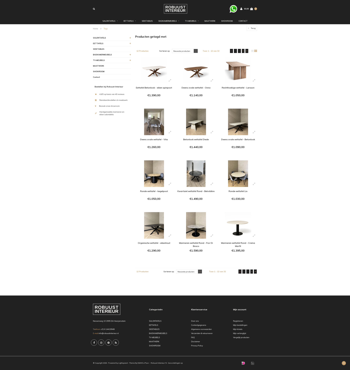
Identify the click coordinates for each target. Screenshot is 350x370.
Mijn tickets (237, 329)
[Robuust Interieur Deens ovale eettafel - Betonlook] (238, 122)
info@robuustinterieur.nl (109, 333)
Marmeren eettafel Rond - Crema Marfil (238, 244)
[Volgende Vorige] (243, 51)
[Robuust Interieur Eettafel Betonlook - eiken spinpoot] (154, 70)
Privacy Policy (197, 346)
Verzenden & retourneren (202, 333)
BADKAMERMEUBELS (168, 21)
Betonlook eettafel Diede (196, 139)
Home (95, 29)
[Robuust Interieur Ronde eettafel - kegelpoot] (154, 173)
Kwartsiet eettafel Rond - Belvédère (196, 191)
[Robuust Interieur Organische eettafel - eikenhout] (154, 225)
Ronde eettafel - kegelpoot (154, 191)
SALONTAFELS (109, 21)
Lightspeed (123, 363)
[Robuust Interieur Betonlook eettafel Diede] (196, 122)
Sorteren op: (164, 51)
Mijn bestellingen (240, 325)
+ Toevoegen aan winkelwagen (154, 102)
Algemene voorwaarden (201, 329)
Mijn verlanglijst (239, 333)
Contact (243, 21)
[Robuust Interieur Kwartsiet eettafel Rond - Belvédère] (196, 173)
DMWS (140, 363)
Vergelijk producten (241, 337)
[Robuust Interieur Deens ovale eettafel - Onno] (196, 70)
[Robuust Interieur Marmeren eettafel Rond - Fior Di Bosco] (196, 225)
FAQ (193, 337)
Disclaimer (195, 341)
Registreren (238, 321)
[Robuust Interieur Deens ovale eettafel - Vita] (154, 122)
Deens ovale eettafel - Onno (196, 87)
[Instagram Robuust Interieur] (101, 342)
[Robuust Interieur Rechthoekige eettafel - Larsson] (238, 70)
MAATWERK (210, 21)
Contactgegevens (198, 325)
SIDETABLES (147, 21)
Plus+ (147, 363)
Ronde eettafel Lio (238, 191)
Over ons (195, 321)
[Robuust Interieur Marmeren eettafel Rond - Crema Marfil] (238, 225)
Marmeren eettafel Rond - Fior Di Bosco (196, 244)
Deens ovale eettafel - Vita (154, 139)
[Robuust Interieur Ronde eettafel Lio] (238, 173)
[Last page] (246, 51)
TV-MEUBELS (190, 21)
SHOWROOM (227, 21)
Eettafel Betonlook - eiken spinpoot (154, 87)
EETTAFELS (129, 21)
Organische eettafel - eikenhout (154, 243)
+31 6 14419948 (108, 329)
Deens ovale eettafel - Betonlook (238, 139)
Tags (106, 29)
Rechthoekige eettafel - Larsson (238, 87)
